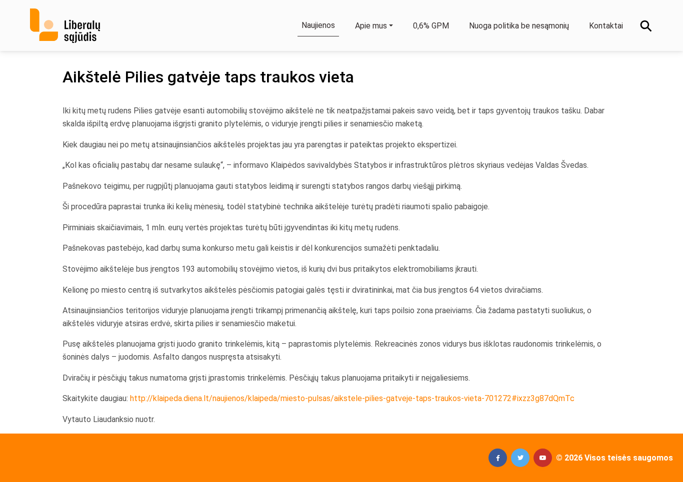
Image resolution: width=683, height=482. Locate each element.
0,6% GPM (431, 25)
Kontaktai (606, 25)
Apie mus (371, 25)
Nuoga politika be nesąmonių (519, 25)
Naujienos (318, 25)
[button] (497, 458)
